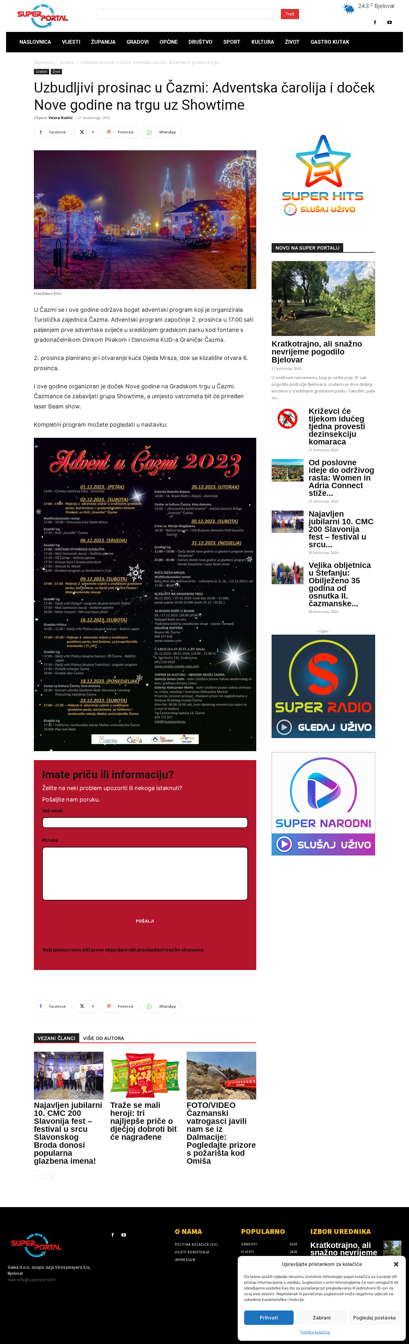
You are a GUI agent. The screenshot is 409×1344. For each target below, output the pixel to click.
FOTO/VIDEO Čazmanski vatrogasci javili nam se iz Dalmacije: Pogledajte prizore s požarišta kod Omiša (221, 1133)
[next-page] (48, 1175)
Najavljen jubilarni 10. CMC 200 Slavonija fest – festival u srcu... (341, 529)
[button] (396, 1264)
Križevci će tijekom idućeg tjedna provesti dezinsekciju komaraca (337, 426)
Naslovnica (44, 62)
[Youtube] (389, 22)
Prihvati (269, 1318)
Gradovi (67, 62)
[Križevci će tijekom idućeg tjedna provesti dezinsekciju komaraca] (288, 419)
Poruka (50, 840)
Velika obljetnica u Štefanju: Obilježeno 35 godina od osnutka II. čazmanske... (340, 584)
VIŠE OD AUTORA (103, 1038)
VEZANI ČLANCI (56, 1038)
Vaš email (52, 810)
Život (56, 71)
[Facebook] (375, 22)
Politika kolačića (315, 1332)
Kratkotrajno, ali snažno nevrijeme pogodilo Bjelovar (317, 351)
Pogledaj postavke (374, 1318)
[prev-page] (38, 1175)
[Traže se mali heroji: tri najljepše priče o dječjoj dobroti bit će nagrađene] (145, 1076)
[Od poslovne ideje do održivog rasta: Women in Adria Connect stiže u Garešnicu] (288, 470)
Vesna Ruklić (61, 117)
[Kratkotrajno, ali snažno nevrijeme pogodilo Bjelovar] (323, 298)
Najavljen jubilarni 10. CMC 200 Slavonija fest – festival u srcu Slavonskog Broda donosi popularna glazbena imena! (68, 1133)
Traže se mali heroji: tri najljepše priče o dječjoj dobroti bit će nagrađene (143, 1121)
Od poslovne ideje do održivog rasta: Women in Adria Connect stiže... (341, 477)
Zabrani (322, 1318)
